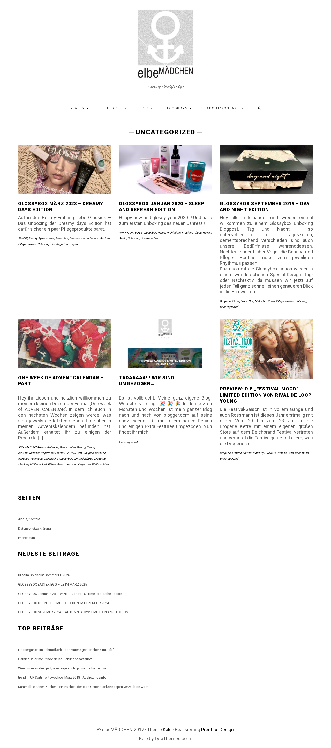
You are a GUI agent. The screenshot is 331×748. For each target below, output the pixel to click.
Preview (270, 453)
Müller (34, 464)
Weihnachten (100, 464)
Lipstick (75, 238)
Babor (63, 447)
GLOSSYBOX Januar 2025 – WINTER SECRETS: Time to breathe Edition (70, 594)
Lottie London (90, 238)
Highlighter (173, 232)
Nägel (43, 464)
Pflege (22, 244)
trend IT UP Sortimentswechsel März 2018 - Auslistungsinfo (62, 677)
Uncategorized (59, 244)
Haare (161, 232)
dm (131, 232)
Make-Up (260, 301)
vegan (74, 244)
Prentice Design (217, 729)
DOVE (138, 232)
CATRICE (71, 453)
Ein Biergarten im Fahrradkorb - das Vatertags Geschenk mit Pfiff (66, 650)
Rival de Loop (285, 453)
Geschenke (51, 458)
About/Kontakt (223, 108)
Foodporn (178, 108)
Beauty (78, 108)
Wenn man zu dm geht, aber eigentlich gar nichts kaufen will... (64, 668)
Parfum (105, 238)
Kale (167, 729)
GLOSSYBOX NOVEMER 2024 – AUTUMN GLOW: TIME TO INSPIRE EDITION (73, 612)
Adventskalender (47, 447)
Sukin (122, 238)
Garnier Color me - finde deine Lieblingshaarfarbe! (55, 659)
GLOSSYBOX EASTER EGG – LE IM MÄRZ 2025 (52, 584)
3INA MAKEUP (27, 447)
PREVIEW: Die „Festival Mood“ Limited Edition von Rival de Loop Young (266, 395)
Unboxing (43, 244)
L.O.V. (249, 301)
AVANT (22, 238)
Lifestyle (114, 108)
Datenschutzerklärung (34, 528)
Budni (60, 453)
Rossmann (64, 464)
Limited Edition (83, 458)
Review (31, 244)
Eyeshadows (46, 238)
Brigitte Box (48, 453)
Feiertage (36, 458)
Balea (72, 447)
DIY (145, 108)
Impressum (26, 538)
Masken (187, 232)
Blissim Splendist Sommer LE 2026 (44, 575)
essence (23, 458)
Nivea (271, 301)
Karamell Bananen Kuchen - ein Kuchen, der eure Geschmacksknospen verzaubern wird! (83, 687)
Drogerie (225, 301)
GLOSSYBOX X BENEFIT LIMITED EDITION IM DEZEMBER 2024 (63, 603)
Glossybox (61, 238)
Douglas (88, 453)
